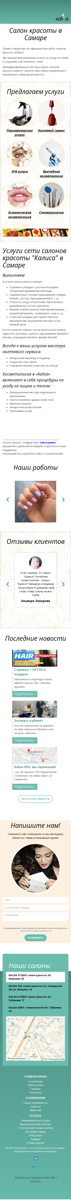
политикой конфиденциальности (35, 930)
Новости (35, 1106)
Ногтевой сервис (51, 130)
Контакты (35, 1092)
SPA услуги (20, 171)
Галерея (35, 1088)
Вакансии (35, 1110)
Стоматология (51, 212)
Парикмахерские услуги (20, 132)
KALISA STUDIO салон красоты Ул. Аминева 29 (30, 977)
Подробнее (25, 694)
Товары (35, 1139)
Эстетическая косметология (19, 214)
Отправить (35, 937)
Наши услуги (35, 1085)
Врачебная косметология (51, 173)
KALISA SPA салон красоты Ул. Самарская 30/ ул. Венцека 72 (35, 987)
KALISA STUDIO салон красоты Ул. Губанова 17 (30, 998)
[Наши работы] (35, 502)
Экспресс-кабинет (28, 720)
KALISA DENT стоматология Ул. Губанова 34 (35, 1009)
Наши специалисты (35, 1102)
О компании (35, 1081)
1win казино (47, 442)
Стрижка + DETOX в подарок (30, 672)
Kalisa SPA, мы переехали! (35, 767)
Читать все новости (35, 799)
